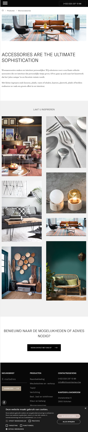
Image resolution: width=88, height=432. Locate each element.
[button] (30, 429)
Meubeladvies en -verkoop (42, 383)
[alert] (44, 419)
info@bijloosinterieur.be (69, 382)
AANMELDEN (8, 388)
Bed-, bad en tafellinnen (41, 396)
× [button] (85, 408)
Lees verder (37, 417)
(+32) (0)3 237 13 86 (72, 3)
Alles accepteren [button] (69, 416)
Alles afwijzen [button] (69, 422)
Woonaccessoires (38, 405)
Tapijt (33, 388)
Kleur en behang (37, 401)
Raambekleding (37, 379)
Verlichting (35, 392)
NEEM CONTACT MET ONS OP (41, 348)
